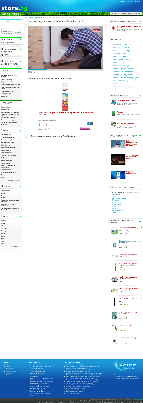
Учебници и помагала (121, 44)
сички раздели (7, 31)
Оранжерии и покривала (10, 115)
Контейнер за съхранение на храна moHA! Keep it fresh (82, 381)
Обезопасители (6, 153)
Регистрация (9, 373)
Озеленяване (6, 107)
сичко (38, 385)
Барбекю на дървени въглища (8, 205)
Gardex (3, 244)
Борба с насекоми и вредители (8, 166)
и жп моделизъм (38, 383)
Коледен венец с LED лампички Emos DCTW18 (79, 383)
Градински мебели (7, 82)
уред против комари (119, 199)
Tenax (3, 193)
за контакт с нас (130, 375)
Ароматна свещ (117, 210)
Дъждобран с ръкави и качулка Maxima (78, 386)
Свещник (115, 208)
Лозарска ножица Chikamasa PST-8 (76, 368)
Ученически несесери (121, 50)
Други (3, 177)
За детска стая (6, 150)
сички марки (15, 247)
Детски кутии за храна (121, 60)
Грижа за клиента (126, 1)
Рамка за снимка (117, 202)
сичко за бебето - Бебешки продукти (41, 378)
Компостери (5, 163)
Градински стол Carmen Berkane (75, 388)
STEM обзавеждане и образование (39, 380)
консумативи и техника (38, 370)
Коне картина (116, 204)
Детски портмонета (120, 56)
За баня (3, 158)
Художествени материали (37, 371)
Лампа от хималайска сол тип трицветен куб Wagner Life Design (85, 373)
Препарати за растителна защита (10, 201)
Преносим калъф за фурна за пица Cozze (78, 371)
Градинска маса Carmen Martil (75, 391)
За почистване (6, 170)
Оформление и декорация (10, 84)
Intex (3, 223)
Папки (115, 84)
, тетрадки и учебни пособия (41, 381)
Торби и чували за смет (9, 175)
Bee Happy (4, 228)
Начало (8, 365)
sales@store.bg (133, 377)
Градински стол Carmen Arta (74, 390)
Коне (114, 206)
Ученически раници (121, 47)
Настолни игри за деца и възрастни (40, 366)
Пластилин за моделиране (123, 72)
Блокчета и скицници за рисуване (126, 78)
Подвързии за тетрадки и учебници (127, 87)
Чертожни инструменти (122, 75)
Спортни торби (119, 53)
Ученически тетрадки (121, 66)
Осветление (5, 145)
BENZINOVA (116, 195)
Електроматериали (8, 148)
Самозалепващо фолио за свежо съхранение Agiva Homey (83, 366)
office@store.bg (135, 378)
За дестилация (6, 160)
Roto (2, 241)
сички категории (14, 180)
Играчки (4, 96)
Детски (34, 376)
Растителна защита (8, 117)
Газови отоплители (8, 91)
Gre (2, 226)
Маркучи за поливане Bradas (9, 196)
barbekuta (115, 201)
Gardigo (3, 231)
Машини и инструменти (10, 120)
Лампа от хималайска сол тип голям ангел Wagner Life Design (84, 375)
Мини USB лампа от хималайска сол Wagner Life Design (82, 376)
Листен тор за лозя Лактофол (74, 365)
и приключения (37, 388)
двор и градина (127, 187)
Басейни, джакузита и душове (9, 76)
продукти (36, 373)
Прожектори (5, 191)
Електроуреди (6, 135)
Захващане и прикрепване (10, 112)
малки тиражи (39, 386)
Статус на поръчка (11, 371)
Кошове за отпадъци (8, 172)
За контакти (137, 1)
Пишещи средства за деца (123, 69)
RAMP (3, 233)
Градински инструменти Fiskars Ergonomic (10, 209)
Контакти (8, 366)
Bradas (3, 221)
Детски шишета (119, 63)
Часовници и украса (8, 142)
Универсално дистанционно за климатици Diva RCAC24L (83, 380)
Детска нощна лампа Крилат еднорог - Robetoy (80, 378)
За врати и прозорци (8, 155)
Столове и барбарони (8, 140)
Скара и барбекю (7, 79)
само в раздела (7, 33)
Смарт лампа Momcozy (72, 393)
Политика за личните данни (135, 399)
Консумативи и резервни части (10, 88)
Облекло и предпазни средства (9, 123)
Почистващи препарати (36, 368)
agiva (114, 197)
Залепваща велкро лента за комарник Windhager (80, 370)
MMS (2, 239)
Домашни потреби (7, 137)
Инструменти (6, 94)
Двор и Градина (10, 13)
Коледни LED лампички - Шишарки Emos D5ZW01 (81, 385)
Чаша (114, 212)
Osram (3, 236)
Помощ (8, 375)
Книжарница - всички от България (42, 365)
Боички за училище (120, 81)
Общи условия (122, 399)
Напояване (5, 110)
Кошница (9, 370)
